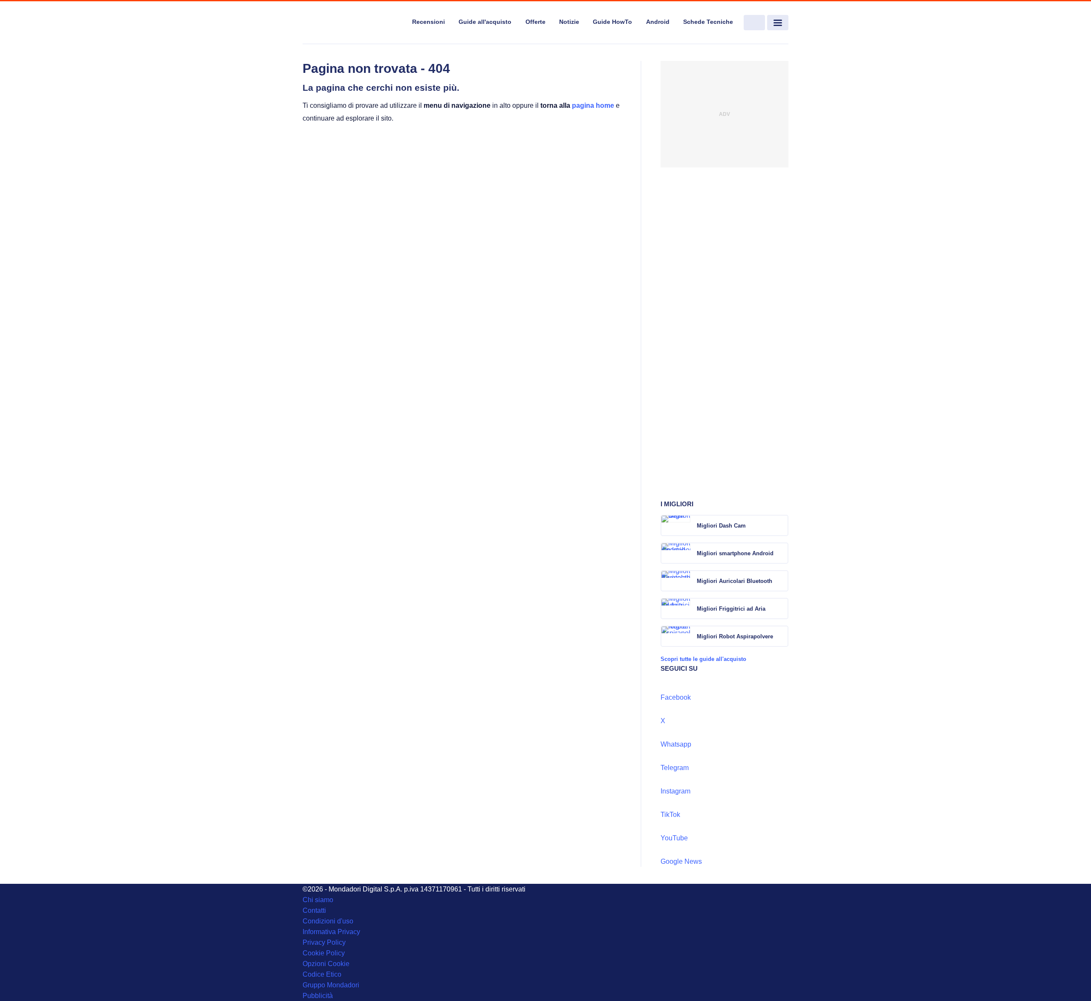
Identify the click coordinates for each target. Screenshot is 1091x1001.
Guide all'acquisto (485, 21)
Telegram (675, 767)
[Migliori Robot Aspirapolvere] (781, 636)
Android (658, 21)
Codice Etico (322, 974)
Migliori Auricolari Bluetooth (734, 581)
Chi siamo (318, 899)
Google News (681, 861)
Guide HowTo (612, 21)
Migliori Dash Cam (721, 525)
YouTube (674, 838)
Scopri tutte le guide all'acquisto (703, 659)
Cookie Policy (324, 953)
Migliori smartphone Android (735, 553)
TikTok (670, 814)
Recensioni (428, 21)
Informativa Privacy (331, 931)
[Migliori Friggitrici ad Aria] (781, 608)
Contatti (314, 910)
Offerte (535, 21)
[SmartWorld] (352, 23)
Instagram (675, 791)
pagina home (593, 105)
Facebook (676, 697)
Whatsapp (676, 744)
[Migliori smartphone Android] (781, 553)
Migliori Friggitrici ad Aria (731, 609)
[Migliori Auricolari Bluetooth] (781, 580)
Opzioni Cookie (326, 963)
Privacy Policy (324, 942)
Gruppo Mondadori (331, 985)
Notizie (569, 21)
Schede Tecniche (708, 21)
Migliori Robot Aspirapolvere (735, 636)
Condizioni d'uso (328, 921)
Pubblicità (318, 995)
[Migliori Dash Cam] (781, 525)
